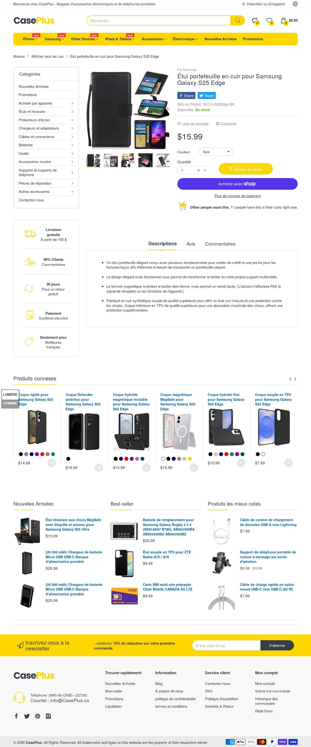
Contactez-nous (217, 683)
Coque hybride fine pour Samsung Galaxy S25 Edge (226, 399)
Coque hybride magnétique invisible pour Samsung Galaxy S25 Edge (131, 401)
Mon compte (265, 683)
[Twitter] (27, 716)
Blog (158, 683)
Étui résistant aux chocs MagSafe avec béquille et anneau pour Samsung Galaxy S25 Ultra (73, 524)
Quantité (184, 161)
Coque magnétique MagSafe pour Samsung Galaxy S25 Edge (177, 401)
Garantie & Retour (219, 706)
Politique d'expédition (221, 698)
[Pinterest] (38, 716)
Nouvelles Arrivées (33, 503)
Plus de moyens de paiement (238, 195)
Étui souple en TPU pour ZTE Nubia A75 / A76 (167, 554)
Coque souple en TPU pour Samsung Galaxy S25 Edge (273, 399)
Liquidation (113, 706)
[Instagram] (48, 716)
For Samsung (186, 70)
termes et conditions (171, 706)
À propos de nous (169, 690)
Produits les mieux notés (234, 503)
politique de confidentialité (175, 698)
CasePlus (34, 742)
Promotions (114, 698)
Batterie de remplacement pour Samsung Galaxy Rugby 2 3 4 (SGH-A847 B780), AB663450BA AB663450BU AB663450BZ (169, 526)
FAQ (208, 690)
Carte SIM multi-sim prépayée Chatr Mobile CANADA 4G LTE (167, 587)
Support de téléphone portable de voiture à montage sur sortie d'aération (268, 557)
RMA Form (264, 711)
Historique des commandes (266, 701)
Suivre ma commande (272, 690)
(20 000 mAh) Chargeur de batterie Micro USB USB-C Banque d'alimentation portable (74, 557)
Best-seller (122, 503)
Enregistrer (276, 3)
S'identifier (255, 3)
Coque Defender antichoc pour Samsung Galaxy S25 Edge (83, 401)
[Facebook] (16, 716)
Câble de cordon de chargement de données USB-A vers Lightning (268, 522)
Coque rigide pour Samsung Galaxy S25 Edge (35, 399)
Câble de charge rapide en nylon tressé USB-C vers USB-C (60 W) (267, 587)
